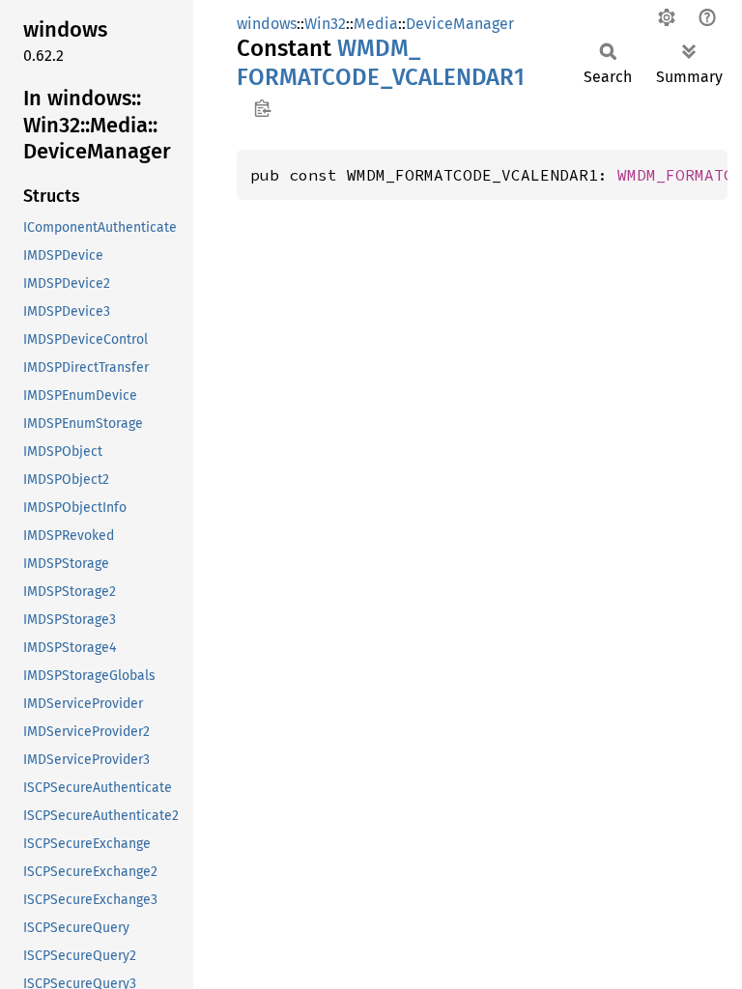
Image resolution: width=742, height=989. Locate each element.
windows (267, 23)
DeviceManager (460, 23)
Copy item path (262, 108)
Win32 (325, 23)
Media (376, 23)
